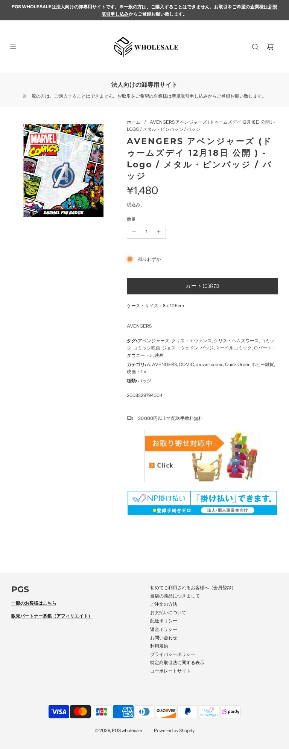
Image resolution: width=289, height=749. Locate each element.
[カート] (270, 46)
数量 (131, 219)
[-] (134, 231)
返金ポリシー (163, 629)
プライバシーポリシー (172, 654)
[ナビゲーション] (13, 47)
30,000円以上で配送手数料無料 (170, 418)
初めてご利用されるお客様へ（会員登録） (193, 587)
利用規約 (159, 646)
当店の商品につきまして (175, 596)
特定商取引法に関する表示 (177, 662)
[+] (159, 231)
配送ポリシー (163, 620)
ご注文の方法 (163, 604)
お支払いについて (168, 612)
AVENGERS (139, 326)
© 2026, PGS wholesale (118, 730)
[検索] (255, 46)
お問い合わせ (163, 637)
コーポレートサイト (170, 671)
